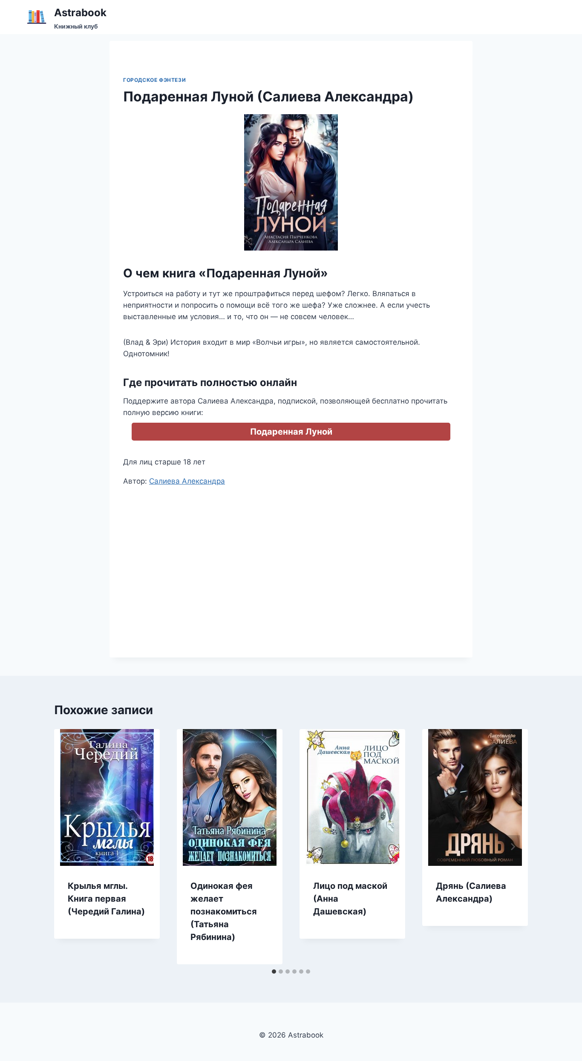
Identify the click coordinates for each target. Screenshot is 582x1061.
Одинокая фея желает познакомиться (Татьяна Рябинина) (223, 911)
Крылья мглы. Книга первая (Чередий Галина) (106, 899)
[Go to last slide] (69, 846)
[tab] (274, 971)
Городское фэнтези (154, 80)
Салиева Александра (187, 481)
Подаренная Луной (291, 432)
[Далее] (512, 846)
